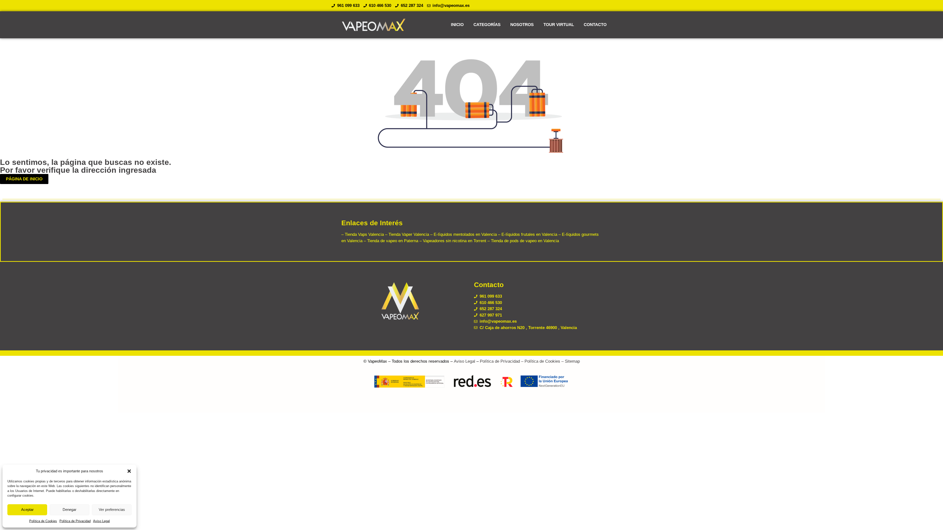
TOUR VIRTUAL (558, 24)
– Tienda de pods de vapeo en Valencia (522, 240)
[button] (129, 471)
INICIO (457, 24)
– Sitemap (570, 361)
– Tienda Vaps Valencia (362, 234)
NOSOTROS (522, 24)
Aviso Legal (101, 521)
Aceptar (27, 509)
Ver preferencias (112, 509)
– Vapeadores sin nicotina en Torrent (452, 240)
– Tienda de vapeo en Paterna (390, 240)
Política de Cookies (43, 521)
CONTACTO (595, 24)
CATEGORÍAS (486, 24)
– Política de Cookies (540, 361)
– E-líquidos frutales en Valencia (527, 234)
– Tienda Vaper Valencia (406, 234)
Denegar (69, 509)
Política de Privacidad (75, 521)
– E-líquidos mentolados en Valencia (463, 234)
